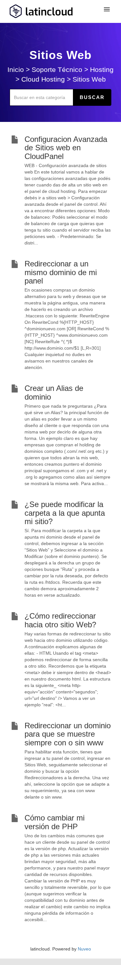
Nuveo (84, 948)
